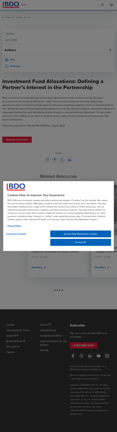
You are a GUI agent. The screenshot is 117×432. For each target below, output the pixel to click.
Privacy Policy (14, 225)
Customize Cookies (16, 233)
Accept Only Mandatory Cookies (81, 233)
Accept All (80, 242)
